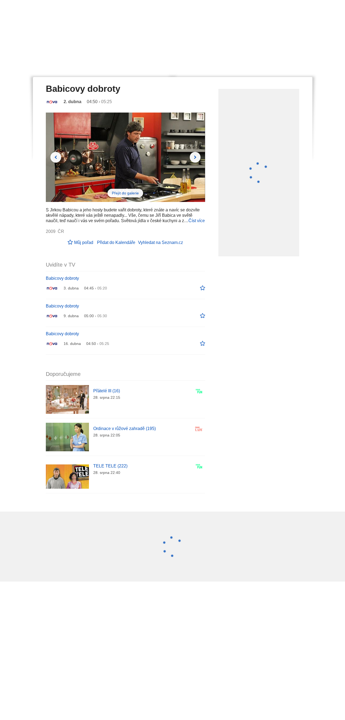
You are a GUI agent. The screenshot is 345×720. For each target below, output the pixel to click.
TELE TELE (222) (110, 466)
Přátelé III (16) (106, 391)
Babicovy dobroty (62, 278)
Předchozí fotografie (55, 157)
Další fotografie (195, 157)
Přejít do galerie (125, 193)
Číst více (196, 220)
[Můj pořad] (202, 288)
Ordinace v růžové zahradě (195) (124, 428)
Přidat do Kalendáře (116, 242)
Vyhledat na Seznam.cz (160, 242)
